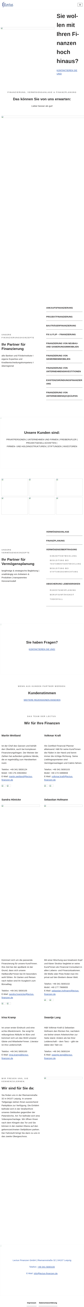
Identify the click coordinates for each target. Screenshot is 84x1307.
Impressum (31, 1303)
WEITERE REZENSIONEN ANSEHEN (42, 700)
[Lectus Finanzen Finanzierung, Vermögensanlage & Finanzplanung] (8, 4)
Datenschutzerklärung (48, 1303)
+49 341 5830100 (46, 1267)
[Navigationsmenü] (80, 4)
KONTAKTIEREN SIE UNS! (42, 649)
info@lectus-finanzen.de (46, 1273)
